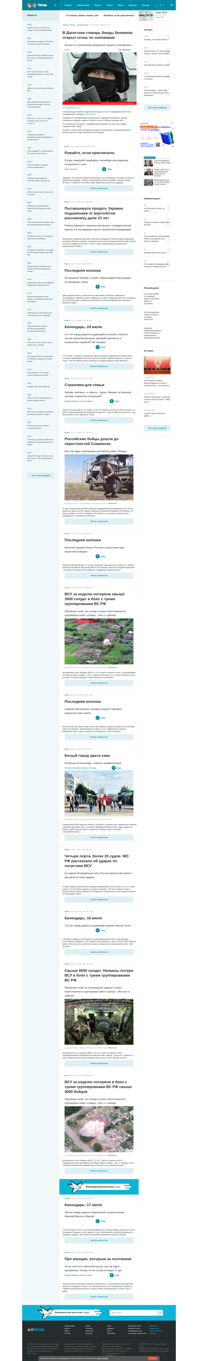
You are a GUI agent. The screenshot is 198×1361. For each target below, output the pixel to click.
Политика (133, 5)
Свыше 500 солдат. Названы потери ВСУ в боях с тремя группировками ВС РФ (40, 458)
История (67, 1333)
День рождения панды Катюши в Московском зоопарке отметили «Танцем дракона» (38, 104)
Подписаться (160, 1313)
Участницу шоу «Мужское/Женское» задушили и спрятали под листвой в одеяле (40, 442)
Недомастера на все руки (155, 253)
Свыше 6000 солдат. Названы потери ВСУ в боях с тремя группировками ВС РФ (99, 975)
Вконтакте (153, 1326)
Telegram (152, 1333)
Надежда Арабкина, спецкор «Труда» (79, 401)
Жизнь (120, 5)
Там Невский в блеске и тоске (157, 65)
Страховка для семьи (84, 385)
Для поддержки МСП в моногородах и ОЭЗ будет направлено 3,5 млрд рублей (40, 358)
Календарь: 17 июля (83, 1205)
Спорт (109, 1326)
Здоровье (110, 1328)
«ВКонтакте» (112, 503)
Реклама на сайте (134, 1326)
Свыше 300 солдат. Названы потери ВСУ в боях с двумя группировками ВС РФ (40, 58)
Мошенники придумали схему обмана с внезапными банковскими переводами (39, 299)
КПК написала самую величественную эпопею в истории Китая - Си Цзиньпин (156, 383)
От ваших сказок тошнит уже (82, 15)
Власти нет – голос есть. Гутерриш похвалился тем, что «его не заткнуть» (39, 120)
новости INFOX (149, 157)
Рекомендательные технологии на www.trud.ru (137, 1332)
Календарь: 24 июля (83, 327)
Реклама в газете (134, 1328)
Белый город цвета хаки (87, 755)
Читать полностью (99, 188)
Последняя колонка (83, 270)
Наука (109, 1331)
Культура (146, 5)
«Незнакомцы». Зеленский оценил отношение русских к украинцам (156, 92)
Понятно (153, 1358)
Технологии (111, 1333)
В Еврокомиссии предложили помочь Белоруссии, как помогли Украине (156, 238)
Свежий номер (83, 5)
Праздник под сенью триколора (38, 386)
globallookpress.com (74, 107)
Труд (109, 169)
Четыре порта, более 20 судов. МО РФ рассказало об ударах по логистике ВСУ (96, 861)
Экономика (89, 1331)
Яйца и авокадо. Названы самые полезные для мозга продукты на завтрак (39, 268)
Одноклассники (155, 1331)
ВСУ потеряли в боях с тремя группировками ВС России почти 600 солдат (40, 74)
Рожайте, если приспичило (119, 15)
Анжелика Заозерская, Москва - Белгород (80, 768)
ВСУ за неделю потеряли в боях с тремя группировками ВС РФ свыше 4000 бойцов (98, 1087)
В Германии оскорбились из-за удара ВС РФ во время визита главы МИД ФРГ (40, 252)
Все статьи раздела (41, 475)
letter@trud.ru (111, 1356)
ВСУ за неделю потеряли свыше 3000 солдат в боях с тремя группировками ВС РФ (95, 599)
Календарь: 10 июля (83, 918)
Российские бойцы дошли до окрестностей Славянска (91, 441)
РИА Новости (90, 114)
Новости (97, 5)
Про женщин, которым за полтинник (98, 1259)
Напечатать (126, 50)
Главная (68, 5)
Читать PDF (159, 17)
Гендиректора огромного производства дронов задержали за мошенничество (40, 137)
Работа (110, 5)
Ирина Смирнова (71, 169)
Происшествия (82, 25)
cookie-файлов (102, 1358)
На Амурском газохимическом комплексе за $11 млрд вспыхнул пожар (39, 208)
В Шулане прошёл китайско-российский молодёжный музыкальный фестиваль (37, 328)
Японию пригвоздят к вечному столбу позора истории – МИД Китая (157, 399)
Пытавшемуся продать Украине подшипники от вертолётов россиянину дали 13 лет (94, 213)
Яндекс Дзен (154, 1328)
